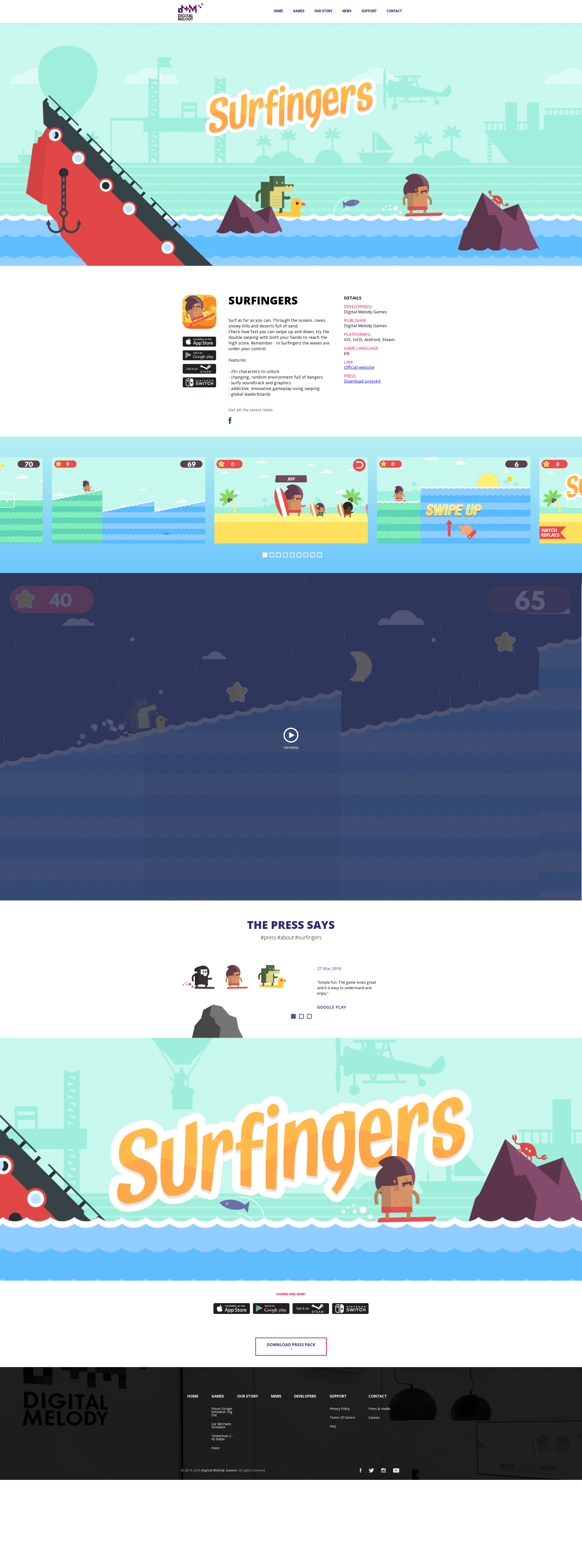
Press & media (379, 1408)
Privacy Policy (340, 1408)
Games (298, 11)
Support (369, 11)
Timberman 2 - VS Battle (222, 1437)
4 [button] (285, 555)
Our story (323, 11)
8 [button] (313, 555)
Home (278, 11)
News (346, 11)
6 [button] (299, 555)
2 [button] (272, 555)
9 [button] (319, 555)
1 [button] (265, 555)
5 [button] (292, 555)
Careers (374, 1417)
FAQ (333, 1426)
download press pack (291, 1344)
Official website (359, 367)
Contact (394, 11)
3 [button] (278, 555)
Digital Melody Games (219, 1470)
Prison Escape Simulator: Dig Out (221, 1411)
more (215, 1448)
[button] (7, 500)
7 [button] (306, 555)
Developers (305, 1396)
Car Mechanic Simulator (221, 1425)
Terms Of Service (342, 1417)
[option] (291, 500)
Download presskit (362, 381)
